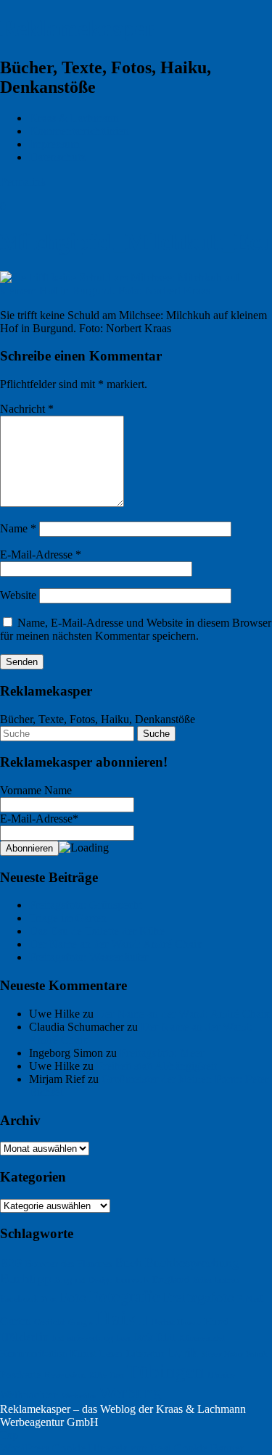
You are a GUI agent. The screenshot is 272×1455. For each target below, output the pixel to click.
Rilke (97, 1375)
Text (117, 1375)
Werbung (130, 1392)
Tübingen (166, 1371)
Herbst (162, 1322)
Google (80, 1323)
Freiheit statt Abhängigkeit (156, 1066)
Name (18, 528)
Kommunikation (33, 1353)
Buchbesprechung (192, 1263)
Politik (257, 1355)
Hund (216, 1321)
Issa (123, 1338)
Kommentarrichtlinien (79, 131)
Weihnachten (29, 1394)
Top (9, 1435)
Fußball (250, 1299)
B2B (11, 1263)
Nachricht (27, 409)
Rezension (65, 1374)
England (171, 1279)
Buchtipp (25, 1278)
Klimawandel (201, 1338)
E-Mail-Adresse (40, 554)
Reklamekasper (77, 28)
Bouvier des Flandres (68, 1263)
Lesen (111, 1353)
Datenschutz (57, 157)
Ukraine (221, 1375)
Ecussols (132, 1280)
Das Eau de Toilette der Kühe (97, 931)
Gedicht (49, 1321)
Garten (15, 1321)
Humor (189, 1322)
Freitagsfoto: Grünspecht (85, 905)
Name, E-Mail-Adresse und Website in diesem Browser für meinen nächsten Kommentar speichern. (135, 629)
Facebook (19, 1298)
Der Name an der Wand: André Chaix (115, 944)
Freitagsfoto (198, 1297)
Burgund (69, 1280)
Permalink (23, 182)
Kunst (83, 1353)
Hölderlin (24, 1337)
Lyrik (183, 1352)
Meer (211, 1353)
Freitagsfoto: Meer (162, 1053)
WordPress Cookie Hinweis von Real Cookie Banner (122, 1448)
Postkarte (20, 1374)
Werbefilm (79, 1395)
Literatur (145, 1353)
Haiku (122, 1318)
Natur (233, 1354)
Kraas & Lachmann (74, 118)
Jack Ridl (154, 1337)
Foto (72, 1297)
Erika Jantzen (216, 1280)
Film (49, 1299)
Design (100, 1280)
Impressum (54, 144)
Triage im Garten (68, 918)
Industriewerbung (82, 1338)
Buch (128, 1263)
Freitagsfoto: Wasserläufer (88, 957)
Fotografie (124, 1296)
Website (18, 595)
